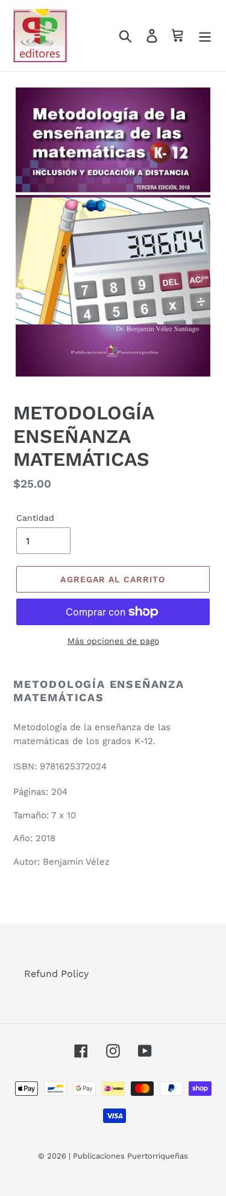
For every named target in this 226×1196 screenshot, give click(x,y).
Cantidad (35, 518)
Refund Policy (56, 973)
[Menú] (205, 35)
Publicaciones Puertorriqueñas (130, 1155)
